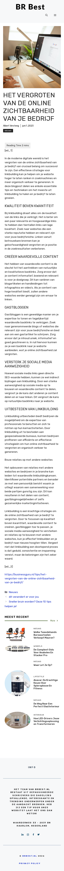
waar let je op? (43, 665)
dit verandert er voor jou (24, 596)
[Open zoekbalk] (46, 15)
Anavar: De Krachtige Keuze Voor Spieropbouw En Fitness (46, 684)
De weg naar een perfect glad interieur (46, 705)
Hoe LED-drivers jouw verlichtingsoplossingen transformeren (46, 721)
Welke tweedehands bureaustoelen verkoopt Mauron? (45, 635)
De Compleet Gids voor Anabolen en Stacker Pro (44, 652)
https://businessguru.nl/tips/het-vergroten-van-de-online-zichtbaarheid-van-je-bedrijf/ (30, 578)
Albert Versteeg (11, 125)
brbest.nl (29, 856)
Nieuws (8, 131)
